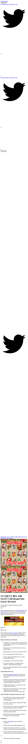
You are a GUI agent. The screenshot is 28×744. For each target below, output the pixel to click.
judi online (10, 721)
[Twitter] (14, 31)
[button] (14, 630)
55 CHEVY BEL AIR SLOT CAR (9, 4)
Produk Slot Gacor (5, 536)
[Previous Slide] (1, 741)
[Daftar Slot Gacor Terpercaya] (14, 621)
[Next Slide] (1, 742)
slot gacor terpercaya (13, 674)
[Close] (1, 736)
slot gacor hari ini (13, 632)
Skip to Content (4, 1)
